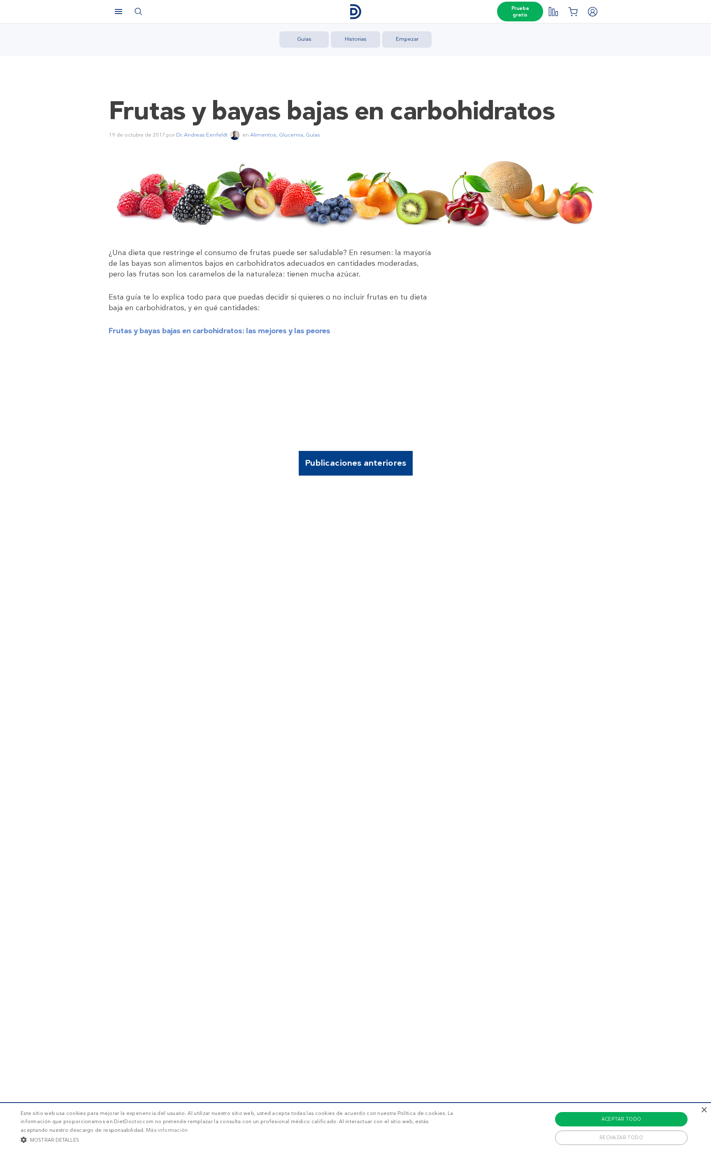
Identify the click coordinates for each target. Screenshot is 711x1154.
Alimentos (263, 134)
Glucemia (291, 134)
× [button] (704, 1110)
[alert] (355, 1128)
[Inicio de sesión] (592, 11)
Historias (356, 38)
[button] (238, 1139)
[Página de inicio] (355, 11)
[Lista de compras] (573, 11)
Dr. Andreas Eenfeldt (202, 134)
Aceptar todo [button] (621, 1119)
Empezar (407, 38)
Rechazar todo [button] (621, 1137)
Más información (167, 1130)
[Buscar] (138, 11)
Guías (304, 38)
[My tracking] (553, 11)
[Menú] (118, 11)
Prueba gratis (520, 11)
